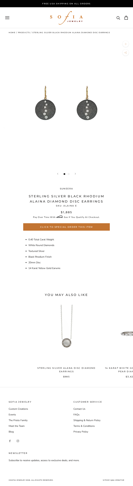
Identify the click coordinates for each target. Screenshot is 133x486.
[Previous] (57, 174)
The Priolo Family (18, 420)
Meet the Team (17, 426)
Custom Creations (18, 409)
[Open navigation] (7, 17)
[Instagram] (18, 441)
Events (12, 414)
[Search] (118, 18)
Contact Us (79, 409)
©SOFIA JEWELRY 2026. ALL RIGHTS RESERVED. (31, 480)
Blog (11, 431)
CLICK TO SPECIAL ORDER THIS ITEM (66, 227)
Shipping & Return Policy (86, 420)
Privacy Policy (80, 431)
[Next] (75, 174)
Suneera (66, 188)
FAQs (76, 414)
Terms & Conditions (84, 426)
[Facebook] (10, 441)
